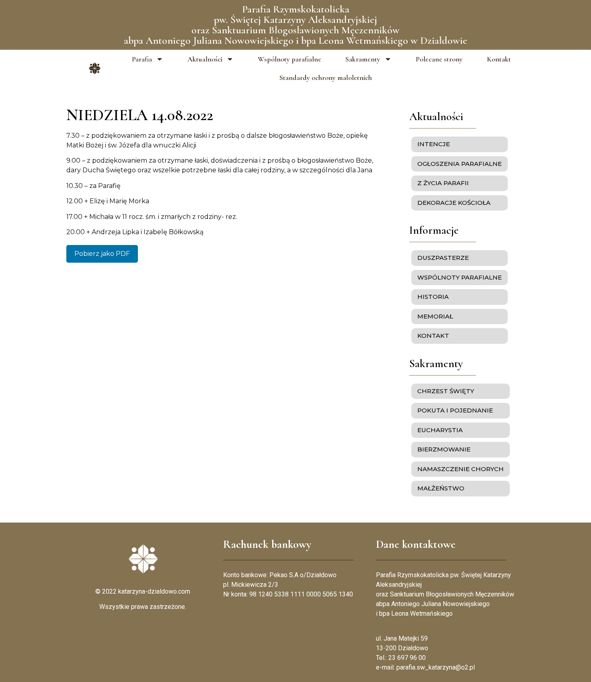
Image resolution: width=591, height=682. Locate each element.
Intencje (433, 144)
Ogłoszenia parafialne (459, 163)
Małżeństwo (440, 488)
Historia (433, 296)
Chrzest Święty (445, 391)
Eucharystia (440, 430)
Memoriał (435, 316)
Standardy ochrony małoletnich (325, 77)
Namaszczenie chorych (460, 469)
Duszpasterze (443, 257)
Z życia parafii (443, 183)
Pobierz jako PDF (102, 253)
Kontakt (499, 59)
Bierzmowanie (443, 449)
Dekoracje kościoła (453, 202)
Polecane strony (439, 59)
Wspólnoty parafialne (289, 59)
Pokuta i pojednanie (455, 410)
